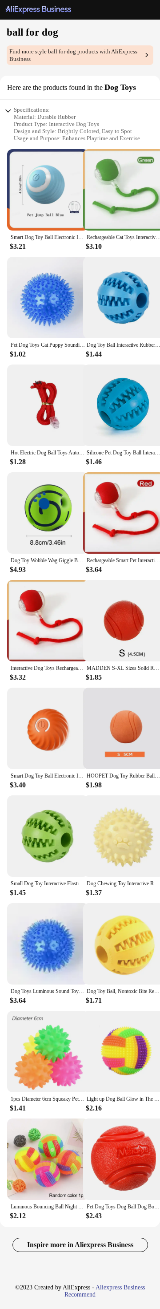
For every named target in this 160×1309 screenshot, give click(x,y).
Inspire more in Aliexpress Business (80, 1244)
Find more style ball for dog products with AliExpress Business (73, 55)
